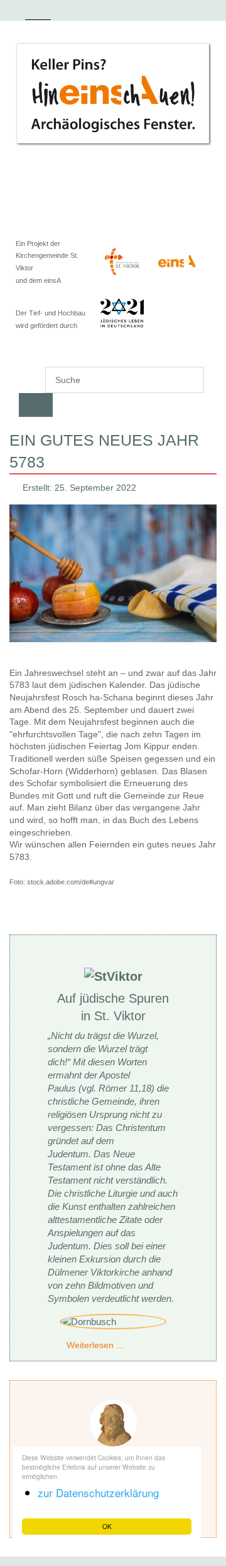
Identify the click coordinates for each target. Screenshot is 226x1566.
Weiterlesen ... (95, 1345)
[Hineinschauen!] (113, 93)
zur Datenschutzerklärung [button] (98, 1492)
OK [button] (107, 1526)
